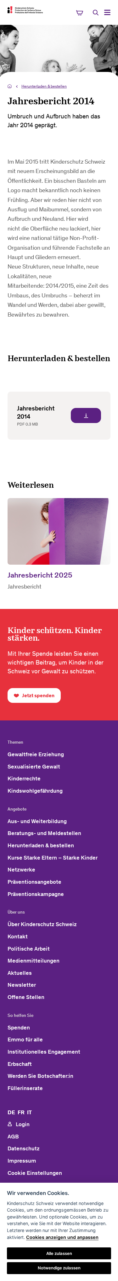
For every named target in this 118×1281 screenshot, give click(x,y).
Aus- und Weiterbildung (37, 821)
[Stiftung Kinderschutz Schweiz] (25, 9)
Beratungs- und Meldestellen (44, 833)
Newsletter (22, 984)
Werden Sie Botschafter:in (40, 1075)
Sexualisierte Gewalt (34, 766)
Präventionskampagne (36, 894)
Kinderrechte (24, 778)
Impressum (22, 1160)
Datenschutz (24, 1148)
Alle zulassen (59, 1253)
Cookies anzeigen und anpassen (62, 1237)
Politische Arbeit (29, 948)
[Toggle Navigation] (107, 12)
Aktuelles (20, 972)
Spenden (19, 1027)
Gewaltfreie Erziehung (36, 754)
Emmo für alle (25, 1039)
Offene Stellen (26, 997)
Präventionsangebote (34, 881)
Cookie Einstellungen (35, 1173)
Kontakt (18, 936)
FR (21, 1112)
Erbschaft (20, 1064)
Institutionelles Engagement (44, 1051)
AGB (13, 1136)
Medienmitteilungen (33, 960)
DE (11, 1112)
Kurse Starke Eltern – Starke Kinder (53, 857)
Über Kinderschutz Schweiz (42, 924)
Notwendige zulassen (59, 1267)
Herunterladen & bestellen (44, 86)
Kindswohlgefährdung (35, 790)
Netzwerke (21, 869)
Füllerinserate (25, 1088)
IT (29, 1112)
